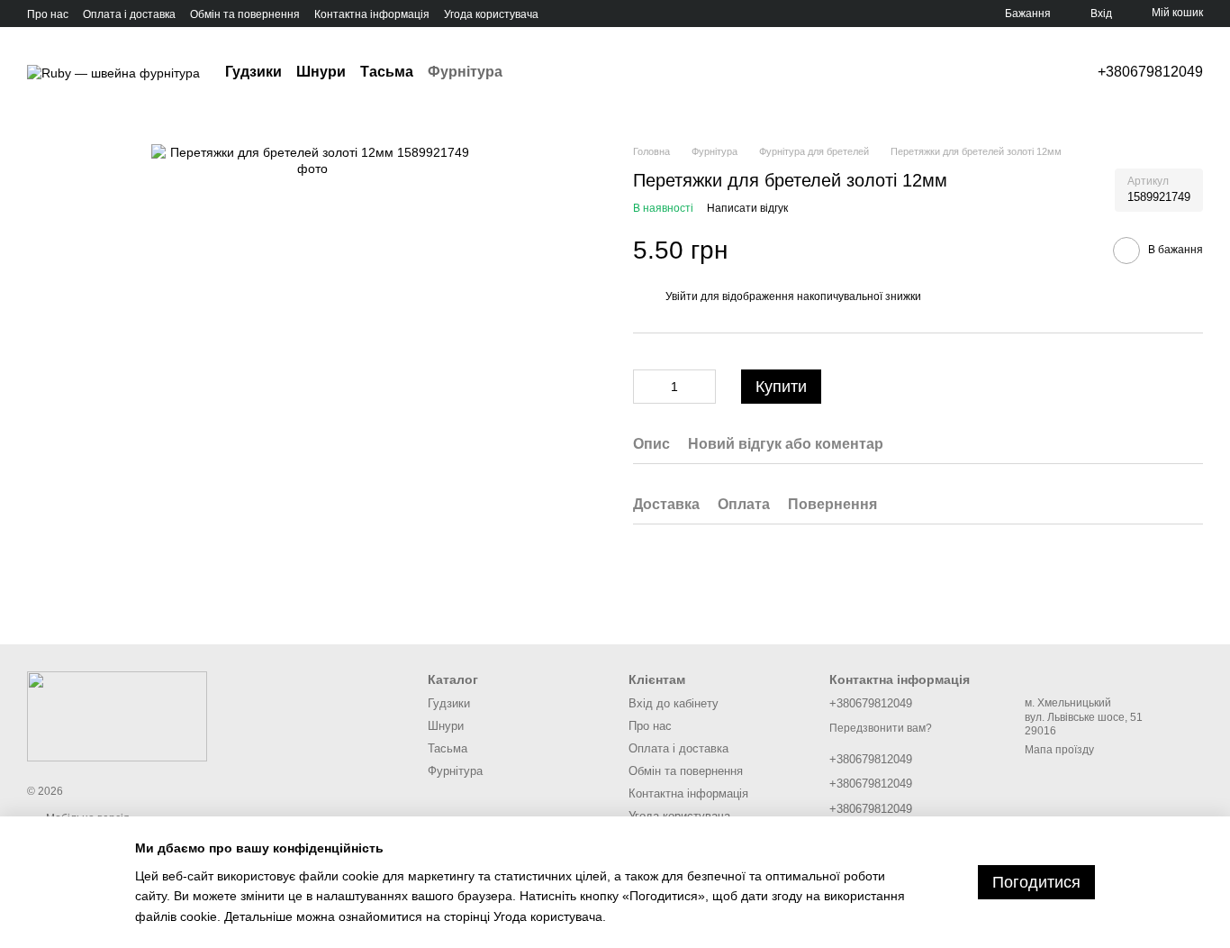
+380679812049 (1150, 72)
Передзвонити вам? (880, 728)
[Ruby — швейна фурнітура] (117, 715)
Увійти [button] (681, 297)
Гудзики (253, 71)
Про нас (47, 14)
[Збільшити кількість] (702, 387)
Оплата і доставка (129, 14)
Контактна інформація (372, 14)
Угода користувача (491, 14)
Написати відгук (747, 209)
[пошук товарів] (534, 72)
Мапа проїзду (1059, 749)
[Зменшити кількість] (646, 387)
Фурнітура (465, 71)
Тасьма (386, 71)
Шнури (321, 71)
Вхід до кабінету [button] (674, 703)
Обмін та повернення (245, 14)
